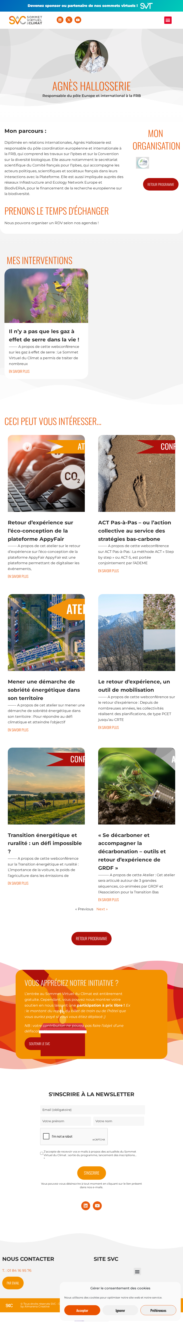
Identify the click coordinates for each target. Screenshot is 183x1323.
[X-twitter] (69, 19)
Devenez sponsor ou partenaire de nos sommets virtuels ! (83, 6)
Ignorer (120, 1310)
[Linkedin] (60, 19)
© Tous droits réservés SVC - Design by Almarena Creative (44, 1305)
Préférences (158, 1310)
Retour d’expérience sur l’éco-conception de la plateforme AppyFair (40, 530)
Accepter (82, 1310)
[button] (168, 20)
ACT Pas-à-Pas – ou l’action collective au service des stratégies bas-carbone (134, 530)
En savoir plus (19, 371)
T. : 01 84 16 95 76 (16, 1270)
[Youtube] (78, 19)
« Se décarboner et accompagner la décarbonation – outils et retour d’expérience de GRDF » (132, 851)
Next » (102, 909)
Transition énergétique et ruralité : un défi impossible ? (45, 843)
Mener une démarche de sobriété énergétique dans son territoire (44, 690)
